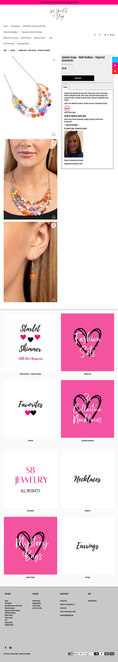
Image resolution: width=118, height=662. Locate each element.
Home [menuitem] (6, 26)
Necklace (12, 50)
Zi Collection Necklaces (87, 441)
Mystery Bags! (30, 577)
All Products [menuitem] (15, 26)
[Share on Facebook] (115, 60)
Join (6, 620)
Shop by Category (10, 608)
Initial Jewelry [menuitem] (26, 38)
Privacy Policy (36, 606)
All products (30, 511)
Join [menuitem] (50, 38)
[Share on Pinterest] (115, 71)
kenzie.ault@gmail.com (66, 615)
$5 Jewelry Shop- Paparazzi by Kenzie (75, 128)
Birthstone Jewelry (10, 613)
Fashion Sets (87, 374)
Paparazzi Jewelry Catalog (12, 611)
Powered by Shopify (24, 654)
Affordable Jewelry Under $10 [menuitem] (34, 26)
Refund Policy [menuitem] (9, 44)
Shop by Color (9, 618)
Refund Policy (9, 622)
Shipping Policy (9, 625)
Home (5, 50)
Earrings (87, 577)
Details (65, 87)
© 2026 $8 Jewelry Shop (11, 654)
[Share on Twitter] (115, 65)
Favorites (30, 441)
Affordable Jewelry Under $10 (13, 606)
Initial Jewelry (9, 615)
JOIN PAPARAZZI (92, 601)
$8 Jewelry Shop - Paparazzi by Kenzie (67, 2)
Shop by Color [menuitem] (39, 38)
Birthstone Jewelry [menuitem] (11, 38)
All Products (8, 603)
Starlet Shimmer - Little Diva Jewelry (30, 374)
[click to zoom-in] (53, 60)
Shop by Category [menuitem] (10, 32)
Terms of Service (37, 608)
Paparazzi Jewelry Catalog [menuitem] (32, 32)
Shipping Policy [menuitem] (23, 44)
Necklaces (87, 511)
